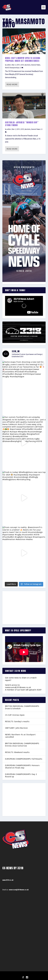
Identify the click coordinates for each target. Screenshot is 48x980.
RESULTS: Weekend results (17, 752)
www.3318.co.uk (7, 880)
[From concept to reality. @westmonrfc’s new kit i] (24, 553)
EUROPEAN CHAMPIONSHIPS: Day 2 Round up (21, 775)
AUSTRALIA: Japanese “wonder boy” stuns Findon (21, 124)
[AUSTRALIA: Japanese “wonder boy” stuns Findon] (24, 105)
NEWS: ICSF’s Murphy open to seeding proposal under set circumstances (22, 59)
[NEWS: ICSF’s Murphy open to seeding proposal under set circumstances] (24, 41)
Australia (27, 65)
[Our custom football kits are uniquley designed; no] (24, 442)
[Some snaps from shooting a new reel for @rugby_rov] (24, 387)
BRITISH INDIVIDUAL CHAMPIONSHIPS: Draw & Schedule (22, 707)
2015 (22, 65)
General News (35, 65)
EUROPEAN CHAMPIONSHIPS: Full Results (23, 759)
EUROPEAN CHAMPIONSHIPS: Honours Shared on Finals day (22, 766)
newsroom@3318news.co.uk (18, 687)
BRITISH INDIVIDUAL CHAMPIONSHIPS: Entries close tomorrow (22, 744)
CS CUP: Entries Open (15, 715)
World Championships (12, 68)
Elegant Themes (20, 974)
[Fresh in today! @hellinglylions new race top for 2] (24, 498)
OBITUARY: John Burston (16, 728)
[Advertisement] (24, 607)
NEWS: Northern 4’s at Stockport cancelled (20, 735)
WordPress (37, 974)
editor (9, 65)
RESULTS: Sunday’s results (17, 721)
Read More (12, 84)
